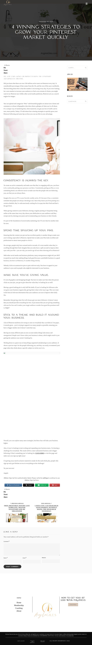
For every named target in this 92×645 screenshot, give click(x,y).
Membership (19, 605)
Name (6, 558)
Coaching (19, 608)
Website (44, 557)
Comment (7, 541)
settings (45, 478)
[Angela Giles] (8, 3)
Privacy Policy (42, 641)
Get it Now (73, 604)
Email (25, 558)
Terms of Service (32, 641)
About (18, 611)
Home (19, 602)
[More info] (85, 3)
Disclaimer (21, 641)
